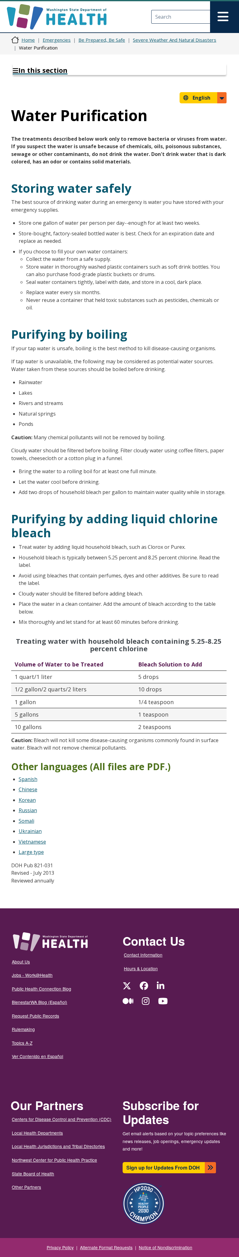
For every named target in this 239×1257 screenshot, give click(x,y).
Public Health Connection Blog (41, 989)
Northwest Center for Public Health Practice (54, 1160)
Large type (31, 852)
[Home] (62, 16)
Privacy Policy (60, 1247)
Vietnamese (32, 841)
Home (28, 40)
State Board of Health (33, 1173)
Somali (26, 820)
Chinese (28, 789)
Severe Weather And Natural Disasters (174, 40)
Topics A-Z (22, 1043)
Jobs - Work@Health (32, 975)
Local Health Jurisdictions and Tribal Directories (58, 1146)
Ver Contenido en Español (37, 1056)
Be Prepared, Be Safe (101, 40)
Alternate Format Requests (106, 1247)
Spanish (28, 779)
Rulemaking (23, 1029)
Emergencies (57, 40)
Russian (28, 810)
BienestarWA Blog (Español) (39, 1002)
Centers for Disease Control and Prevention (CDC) (61, 1119)
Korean (27, 800)
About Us (21, 961)
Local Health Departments (37, 1133)
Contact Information (143, 955)
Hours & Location (141, 968)
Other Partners (26, 1187)
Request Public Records (35, 1016)
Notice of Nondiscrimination (165, 1247)
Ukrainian (30, 831)
